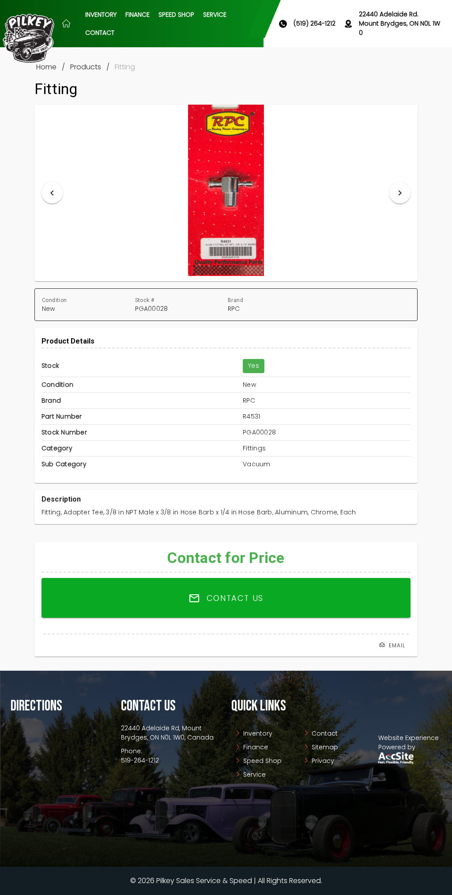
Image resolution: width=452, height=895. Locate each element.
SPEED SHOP (176, 14)
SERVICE (214, 14)
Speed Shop (261, 760)
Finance (254, 747)
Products (85, 67)
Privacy (322, 760)
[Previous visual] (52, 193)
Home (46, 67)
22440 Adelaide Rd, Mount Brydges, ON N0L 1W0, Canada (167, 733)
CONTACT (99, 32)
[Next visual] (400, 193)
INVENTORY (101, 14)
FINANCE (137, 14)
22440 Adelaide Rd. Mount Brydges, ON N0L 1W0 (399, 23)
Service (253, 774)
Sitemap (324, 747)
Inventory (256, 733)
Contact (324, 733)
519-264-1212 (140, 760)
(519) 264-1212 (314, 23)
